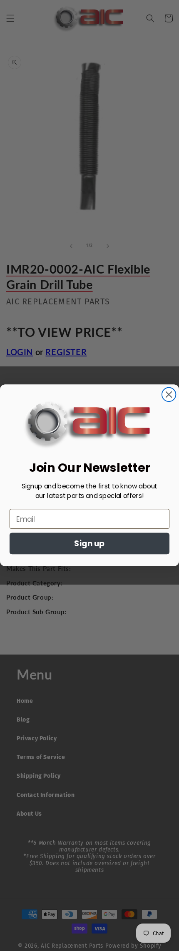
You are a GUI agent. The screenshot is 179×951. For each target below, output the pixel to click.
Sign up (89, 544)
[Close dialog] (169, 394)
